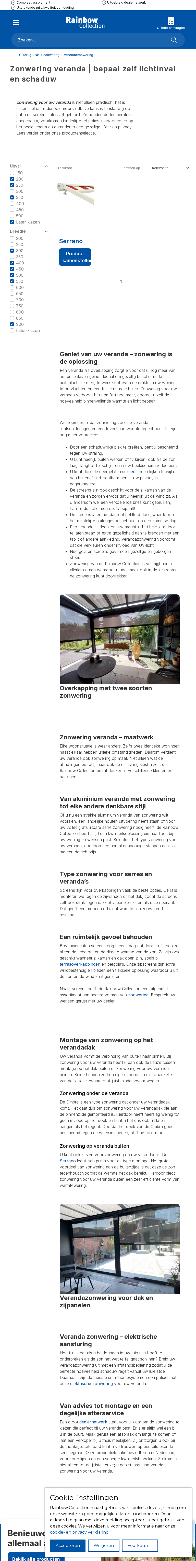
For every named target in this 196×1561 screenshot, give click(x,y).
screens (130, 471)
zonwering (138, 994)
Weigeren (104, 1545)
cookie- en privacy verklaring (79, 1532)
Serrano (71, 241)
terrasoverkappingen (80, 964)
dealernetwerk (93, 1421)
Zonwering (51, 55)
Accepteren (68, 1545)
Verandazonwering (78, 55)
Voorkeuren (140, 1545)
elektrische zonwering (91, 1383)
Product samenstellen (77, 257)
